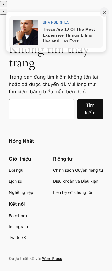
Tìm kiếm (90, 109)
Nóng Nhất (21, 141)
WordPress (52, 258)
